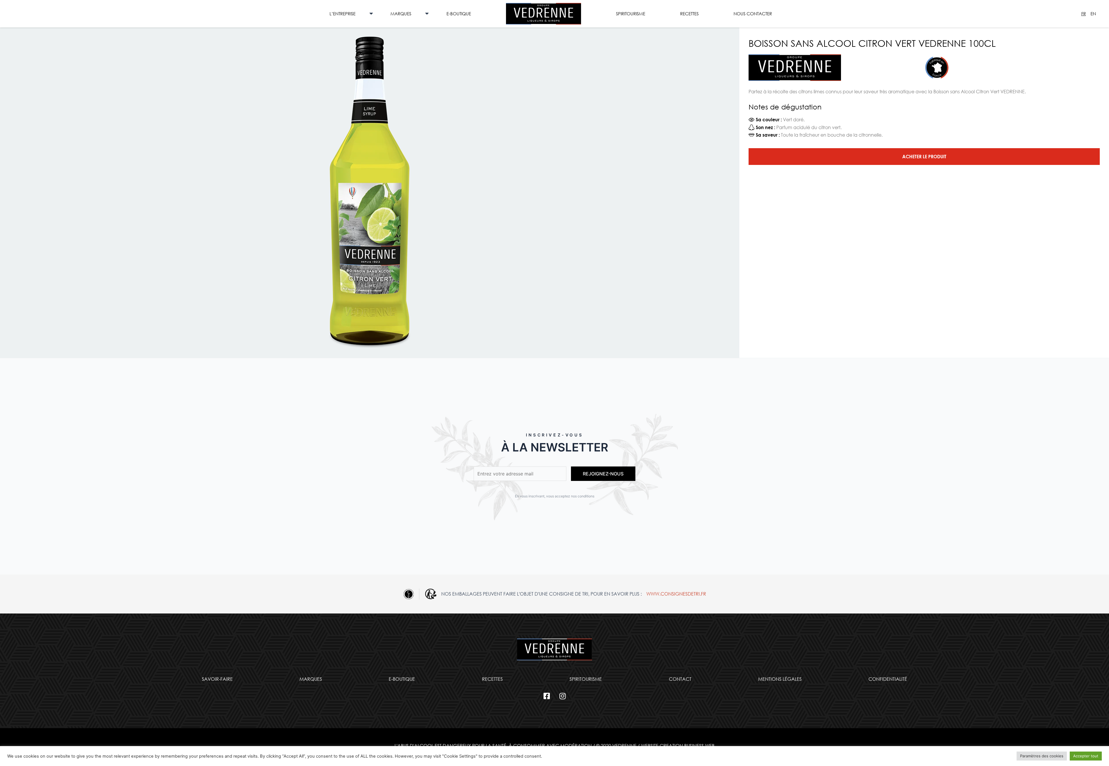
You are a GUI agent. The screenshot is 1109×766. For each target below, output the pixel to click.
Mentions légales (780, 679)
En (1093, 13)
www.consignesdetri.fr (676, 594)
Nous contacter (753, 13)
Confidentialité (887, 679)
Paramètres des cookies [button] (1041, 756)
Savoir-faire (217, 679)
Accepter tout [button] (1085, 756)
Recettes (689, 13)
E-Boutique (458, 13)
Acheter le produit (924, 156)
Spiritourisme (630, 13)
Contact (680, 679)
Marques (400, 13)
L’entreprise (343, 13)
